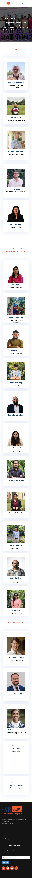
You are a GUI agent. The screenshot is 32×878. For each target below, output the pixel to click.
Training (4, 836)
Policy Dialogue (6, 839)
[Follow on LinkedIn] (16, 868)
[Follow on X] (3, 868)
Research (4, 832)
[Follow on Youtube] (12, 868)
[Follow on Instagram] (8, 868)
